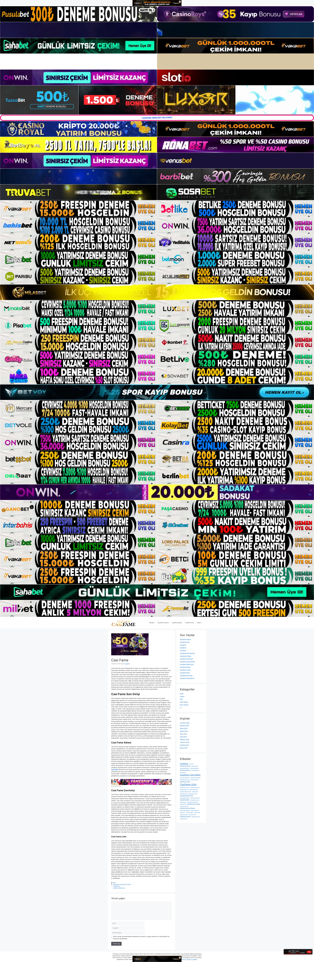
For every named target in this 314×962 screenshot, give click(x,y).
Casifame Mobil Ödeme (185, 797)
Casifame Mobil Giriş (187, 664)
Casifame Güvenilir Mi (187, 678)
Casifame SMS (183, 804)
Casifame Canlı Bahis (190, 775)
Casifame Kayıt (185, 673)
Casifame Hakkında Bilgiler (185, 791)
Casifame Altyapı (185, 656)
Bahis (181, 693)
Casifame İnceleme (163, 622)
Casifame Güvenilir (184, 789)
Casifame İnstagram (186, 659)
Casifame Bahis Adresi (184, 768)
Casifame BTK (183, 772)
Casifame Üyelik (185, 670)
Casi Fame (114, 769)
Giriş (114, 882)
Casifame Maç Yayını (193, 793)
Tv (180, 707)
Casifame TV (116, 886)
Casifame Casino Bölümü (195, 777)
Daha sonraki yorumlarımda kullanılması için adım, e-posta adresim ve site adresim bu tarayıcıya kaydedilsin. (141, 937)
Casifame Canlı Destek (187, 661)
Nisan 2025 (183, 728)
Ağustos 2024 (184, 739)
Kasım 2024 (184, 731)
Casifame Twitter (189, 812)
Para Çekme (184, 702)
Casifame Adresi (185, 639)
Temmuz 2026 (184, 723)
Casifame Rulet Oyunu (119, 888)
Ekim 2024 (183, 734)
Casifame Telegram (195, 810)
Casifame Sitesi (183, 802)
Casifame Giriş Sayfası (187, 653)
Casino (182, 696)
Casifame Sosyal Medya (187, 808)
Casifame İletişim (185, 816)
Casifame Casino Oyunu (185, 779)
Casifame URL (197, 812)
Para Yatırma (184, 705)
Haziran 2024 (184, 745)
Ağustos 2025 (184, 725)
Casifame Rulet (184, 800)
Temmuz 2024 (184, 742)
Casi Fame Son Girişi (125, 884)
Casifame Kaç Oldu (186, 675)
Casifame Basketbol (194, 768)
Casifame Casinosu (195, 779)
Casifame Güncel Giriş (194, 787)
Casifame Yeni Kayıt (184, 814)
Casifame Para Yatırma (195, 797)
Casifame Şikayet (177, 622)
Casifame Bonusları (195, 770)
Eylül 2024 (183, 737)
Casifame (151, 622)
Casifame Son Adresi (193, 804)
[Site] (78, 208)
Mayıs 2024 (184, 748)
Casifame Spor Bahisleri (185, 810)
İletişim (199, 622)
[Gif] (157, 292)
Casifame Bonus (185, 667)
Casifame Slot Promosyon (192, 802)
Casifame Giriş (189, 622)
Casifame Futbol (185, 781)
